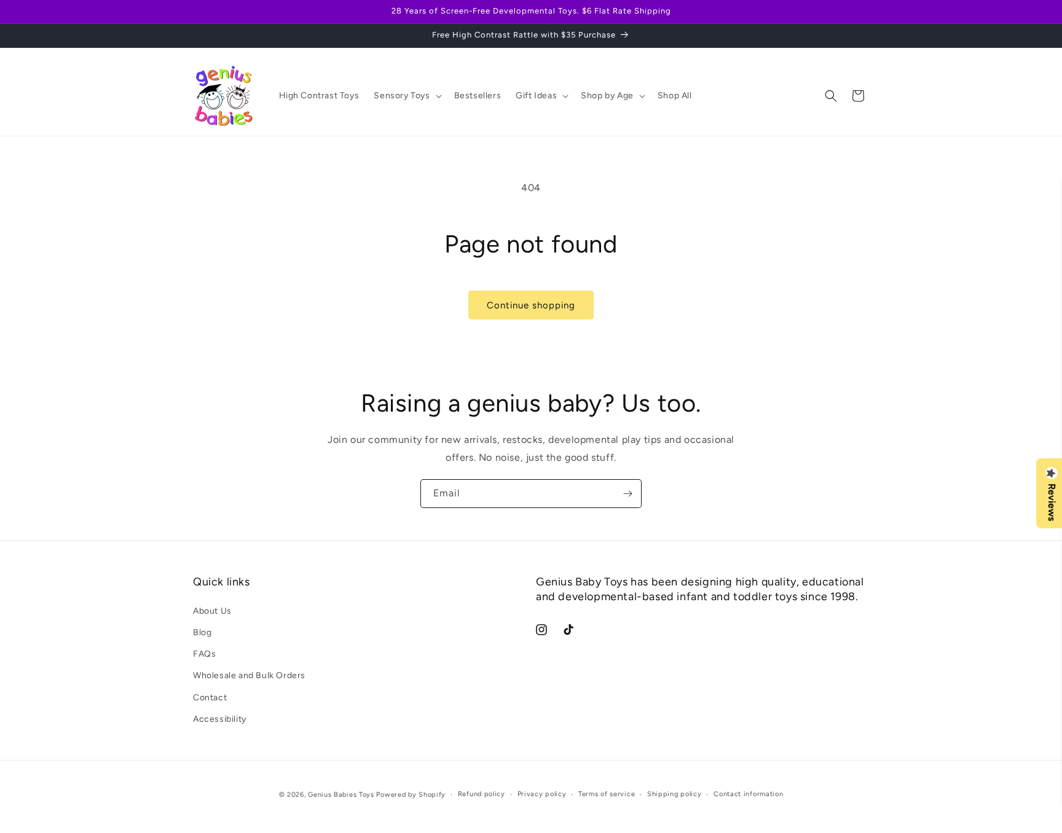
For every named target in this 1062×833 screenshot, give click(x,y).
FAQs (204, 654)
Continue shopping (531, 305)
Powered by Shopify (411, 795)
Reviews (1051, 502)
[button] (406, 96)
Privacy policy (542, 794)
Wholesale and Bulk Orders (249, 675)
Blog (202, 632)
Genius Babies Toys (341, 795)
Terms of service (606, 794)
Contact (210, 697)
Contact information (748, 794)
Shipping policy (674, 794)
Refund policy (481, 794)
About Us (212, 610)
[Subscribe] (627, 493)
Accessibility (219, 718)
